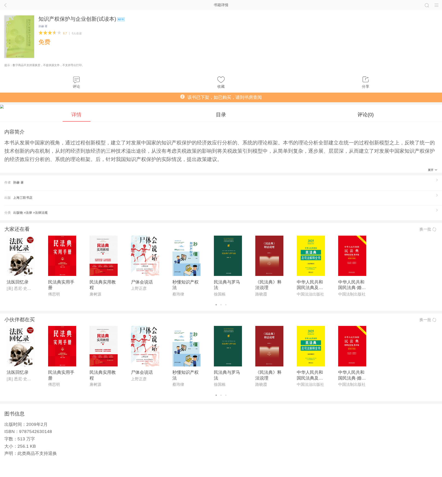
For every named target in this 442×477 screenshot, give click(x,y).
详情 (76, 114)
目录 (221, 114)
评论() (366, 114)
